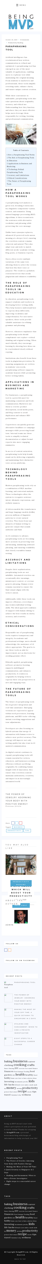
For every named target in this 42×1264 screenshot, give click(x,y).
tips (27, 830)
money (11, 1088)
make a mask (29, 1085)
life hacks (9, 1084)
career (31, 1061)
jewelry (25, 1082)
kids (32, 1081)
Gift (13, 1075)
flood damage (18, 1071)
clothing (8, 1065)
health (20, 1074)
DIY (16, 1068)
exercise (22, 1068)
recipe (22, 1091)
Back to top (20, 1259)
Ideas (35, 1078)
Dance (6, 1068)
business (18, 827)
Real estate (13, 1092)
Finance (35, 1068)
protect (6, 1092)
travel (7, 1094)
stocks (29, 1092)
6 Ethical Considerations (17, 178)
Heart (36, 1075)
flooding (26, 1071)
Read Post (21, 905)
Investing (9, 1081)
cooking (20, 1065)
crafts (30, 1065)
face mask (28, 1068)
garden (8, 1075)
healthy (29, 1075)
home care (14, 1078)
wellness (26, 1094)
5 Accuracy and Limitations (18, 175)
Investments (19, 1082)
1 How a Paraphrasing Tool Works (21, 155)
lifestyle (18, 1085)
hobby (7, 1078)
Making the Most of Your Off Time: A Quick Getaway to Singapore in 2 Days (20, 1170)
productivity (14, 830)
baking (8, 1061)
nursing (19, 1088)
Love (22, 1085)
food (32, 1071)
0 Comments (24, 40)
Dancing (11, 1068)
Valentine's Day (16, 1095)
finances (8, 1071)
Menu (22, 5)
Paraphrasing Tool (14, 1158)
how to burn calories (25, 1078)
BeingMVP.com (13, 1132)
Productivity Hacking (15, 43)
